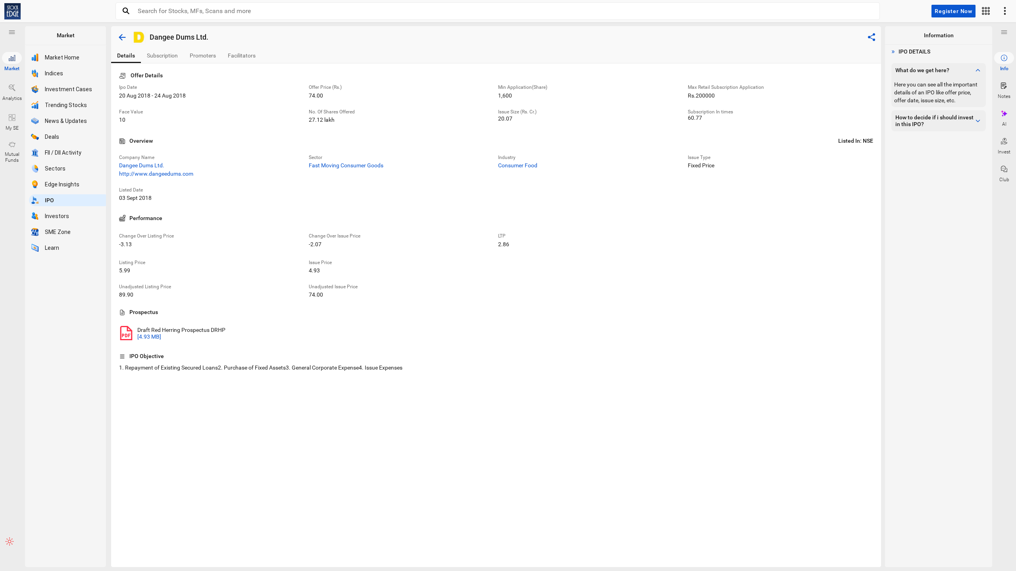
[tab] (126, 55)
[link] (12, 11)
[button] (12, 32)
